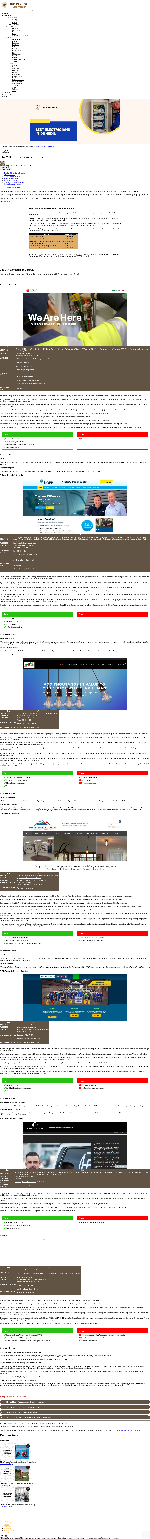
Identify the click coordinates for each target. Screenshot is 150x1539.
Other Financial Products (20, 35)
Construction (16, 39)
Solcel (6, 186)
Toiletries (15, 89)
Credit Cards (16, 30)
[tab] (75, 1402)
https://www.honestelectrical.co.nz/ (26, 1176)
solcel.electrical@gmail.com (30, 1281)
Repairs (14, 58)
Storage (14, 87)
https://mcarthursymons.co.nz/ (26, 1027)
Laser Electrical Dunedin (12, 177)
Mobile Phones (17, 81)
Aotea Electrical (9, 175)
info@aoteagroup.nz (27, 370)
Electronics (15, 70)
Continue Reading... (6, 1464)
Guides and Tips (13, 24)
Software (15, 85)
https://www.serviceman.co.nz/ (27, 715)
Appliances (15, 65)
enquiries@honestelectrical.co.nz (25, 1182)
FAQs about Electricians (12, 188)
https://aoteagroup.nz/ (23, 353)
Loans (14, 34)
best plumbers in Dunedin (121, 1430)
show (8, 201)
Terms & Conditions (10, 1530)
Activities (15, 19)
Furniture (15, 78)
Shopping (11, 63)
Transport (15, 61)
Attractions (15, 21)
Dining (14, 41)
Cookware (15, 69)
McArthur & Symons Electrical (14, 182)
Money (10, 26)
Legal (14, 52)
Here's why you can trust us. (45, 147)
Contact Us (7, 94)
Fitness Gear (16, 74)
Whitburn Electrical (10, 180)
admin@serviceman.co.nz (29, 723)
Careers (6, 1525)
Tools (14, 91)
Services (11, 37)
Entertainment (12, 17)
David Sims (9, 165)
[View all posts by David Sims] (2, 165)
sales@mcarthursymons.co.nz (31, 1038)
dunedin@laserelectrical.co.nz (27, 554)
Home (6, 13)
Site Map (7, 1532)
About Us (7, 93)
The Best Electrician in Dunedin (14, 173)
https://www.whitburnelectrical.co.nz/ (29, 878)
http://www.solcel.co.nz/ (24, 1277)
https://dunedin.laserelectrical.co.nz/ (24, 543)
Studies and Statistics (19, 59)
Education (15, 43)
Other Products (17, 83)
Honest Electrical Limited (12, 184)
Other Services (17, 56)
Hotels (14, 47)
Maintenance (16, 54)
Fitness (14, 23)
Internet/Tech (16, 50)
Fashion (14, 72)
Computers (15, 67)
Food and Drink (17, 76)
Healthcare (15, 45)
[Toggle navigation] (32, 10)
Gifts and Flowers (18, 80)
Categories (7, 15)
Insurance (15, 48)
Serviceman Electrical (11, 178)
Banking (15, 28)
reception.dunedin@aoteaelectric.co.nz (33, 383)
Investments (16, 32)
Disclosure (7, 1526)
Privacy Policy (8, 1528)
